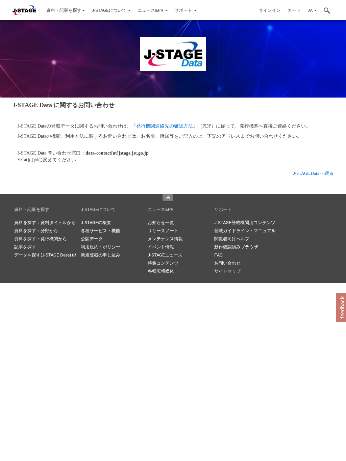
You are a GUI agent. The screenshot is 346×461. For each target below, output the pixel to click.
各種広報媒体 (161, 271)
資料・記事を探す (63, 10)
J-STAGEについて (109, 10)
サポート (184, 10)
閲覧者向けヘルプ (231, 239)
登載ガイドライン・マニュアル (245, 230)
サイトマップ (227, 271)
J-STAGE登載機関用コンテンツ (244, 222)
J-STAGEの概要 (96, 222)
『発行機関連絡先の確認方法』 (164, 126)
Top (168, 197)
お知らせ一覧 (161, 222)
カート (294, 10)
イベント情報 (161, 247)
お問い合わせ (227, 263)
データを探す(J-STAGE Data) (43, 255)
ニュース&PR (151, 10)
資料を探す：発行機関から (40, 239)
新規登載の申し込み (100, 255)
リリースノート (163, 230)
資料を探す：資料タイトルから (45, 222)
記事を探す (25, 247)
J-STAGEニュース (165, 255)
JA (310, 10)
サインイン (270, 10)
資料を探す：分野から (36, 230)
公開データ (92, 239)
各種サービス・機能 (100, 230)
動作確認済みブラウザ (236, 247)
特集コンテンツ (163, 263)
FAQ (218, 255)
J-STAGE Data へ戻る (313, 173)
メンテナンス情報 (165, 239)
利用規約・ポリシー (100, 247)
